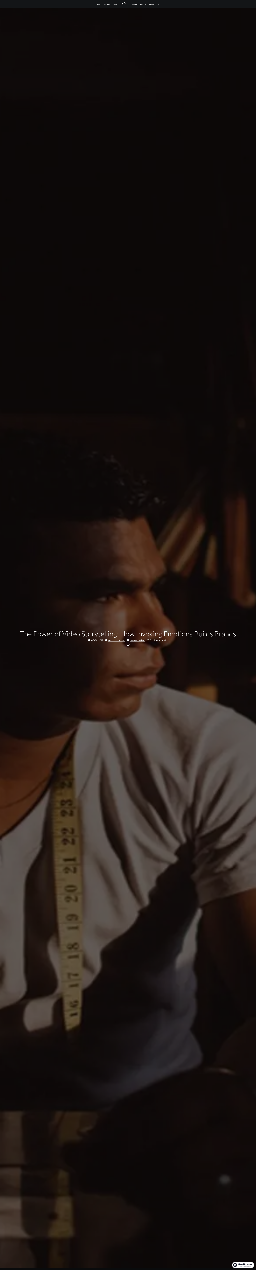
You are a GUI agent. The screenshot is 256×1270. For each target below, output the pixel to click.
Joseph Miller (137, 640)
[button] (158, 3)
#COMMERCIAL (116, 640)
